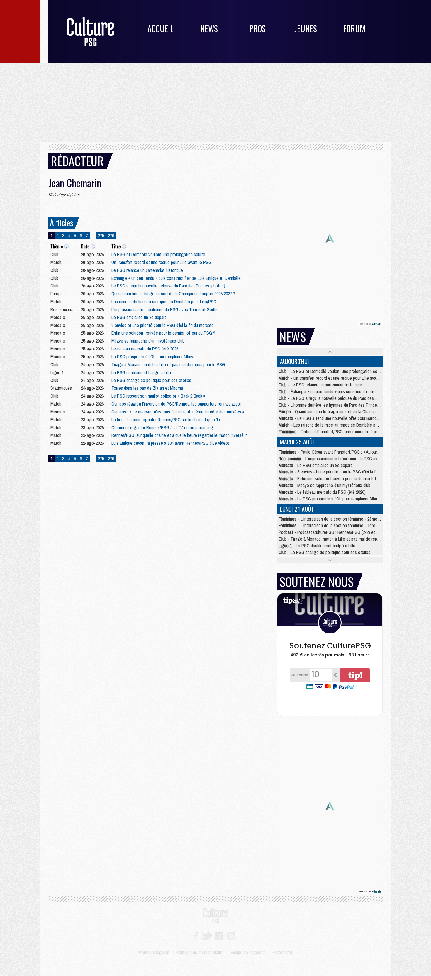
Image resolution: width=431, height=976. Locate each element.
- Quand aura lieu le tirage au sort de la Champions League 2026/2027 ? (349, 411)
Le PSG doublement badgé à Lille (141, 372)
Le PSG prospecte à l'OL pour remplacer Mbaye (153, 356)
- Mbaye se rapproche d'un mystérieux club (324, 485)
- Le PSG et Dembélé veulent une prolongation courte (331, 371)
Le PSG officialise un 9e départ (138, 317)
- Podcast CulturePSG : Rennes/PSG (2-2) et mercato (335, 532)
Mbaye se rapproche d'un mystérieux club (147, 341)
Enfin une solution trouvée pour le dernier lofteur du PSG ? (163, 333)
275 (101, 235)
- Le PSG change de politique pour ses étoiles (324, 552)
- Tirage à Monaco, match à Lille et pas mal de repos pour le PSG (341, 539)
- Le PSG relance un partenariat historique (320, 384)
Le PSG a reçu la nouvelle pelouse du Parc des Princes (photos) (168, 285)
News (209, 29)
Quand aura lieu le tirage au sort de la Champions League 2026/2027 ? (173, 293)
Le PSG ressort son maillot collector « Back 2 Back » (158, 396)
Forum (354, 29)
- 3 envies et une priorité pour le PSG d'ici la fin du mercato (339, 472)
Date (85, 246)
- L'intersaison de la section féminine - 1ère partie (332, 525)
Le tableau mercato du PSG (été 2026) (145, 348)
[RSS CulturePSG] (231, 935)
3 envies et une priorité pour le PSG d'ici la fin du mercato (162, 325)
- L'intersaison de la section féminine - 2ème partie (333, 519)
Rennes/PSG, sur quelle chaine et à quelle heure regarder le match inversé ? (179, 435)
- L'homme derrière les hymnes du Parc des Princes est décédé (340, 405)
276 (111, 235)
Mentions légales (153, 952)
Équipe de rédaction (248, 952)
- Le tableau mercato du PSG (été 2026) (322, 492)
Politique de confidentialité (200, 952)
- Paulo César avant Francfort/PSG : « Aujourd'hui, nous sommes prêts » (352, 452)
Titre (116, 246)
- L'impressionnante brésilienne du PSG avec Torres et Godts (345, 458)
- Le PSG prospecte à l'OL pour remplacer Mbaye (330, 498)
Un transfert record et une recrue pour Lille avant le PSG (161, 262)
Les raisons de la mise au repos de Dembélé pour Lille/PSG (163, 301)
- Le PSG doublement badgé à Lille (317, 545)
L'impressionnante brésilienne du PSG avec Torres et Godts (164, 309)
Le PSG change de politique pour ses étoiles (151, 380)
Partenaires (283, 952)
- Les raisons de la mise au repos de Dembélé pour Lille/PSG (338, 425)
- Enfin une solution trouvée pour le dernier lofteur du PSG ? (340, 478)
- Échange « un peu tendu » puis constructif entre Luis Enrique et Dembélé (349, 391)
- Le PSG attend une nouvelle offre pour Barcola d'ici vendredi (341, 418)
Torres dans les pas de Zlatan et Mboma (147, 388)
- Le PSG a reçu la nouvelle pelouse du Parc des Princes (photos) (341, 398)
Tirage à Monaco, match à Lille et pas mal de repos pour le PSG (168, 364)
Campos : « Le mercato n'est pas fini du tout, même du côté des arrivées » (177, 411)
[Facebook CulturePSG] (196, 935)
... (92, 235)
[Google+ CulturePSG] (219, 935)
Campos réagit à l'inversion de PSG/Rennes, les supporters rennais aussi (176, 404)
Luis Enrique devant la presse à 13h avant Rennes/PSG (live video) (170, 443)
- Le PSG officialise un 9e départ (315, 465)
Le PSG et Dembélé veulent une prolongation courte (158, 254)
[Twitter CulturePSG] (206, 935)
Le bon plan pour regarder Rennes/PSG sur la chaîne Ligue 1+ (165, 419)
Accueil (160, 29)
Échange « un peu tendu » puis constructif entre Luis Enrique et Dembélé (176, 278)
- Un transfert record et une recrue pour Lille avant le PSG (336, 378)
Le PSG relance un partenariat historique (147, 270)
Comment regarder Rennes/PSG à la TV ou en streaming (162, 427)
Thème (56, 246)
